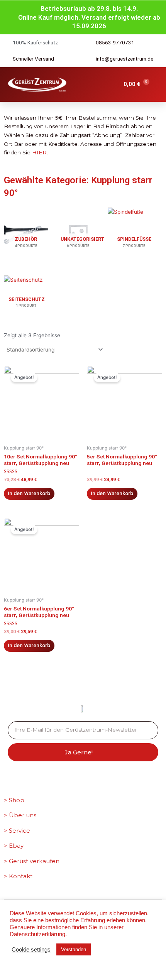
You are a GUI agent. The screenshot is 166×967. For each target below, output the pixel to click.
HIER (39, 152)
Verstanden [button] (73, 949)
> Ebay (14, 845)
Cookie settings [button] (31, 950)
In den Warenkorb (29, 493)
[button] (86, 84)
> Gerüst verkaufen (31, 861)
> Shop (14, 800)
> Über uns (20, 815)
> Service (17, 830)
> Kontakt (18, 876)
